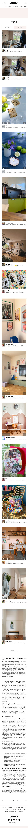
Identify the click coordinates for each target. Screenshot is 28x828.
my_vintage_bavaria (9, 520)
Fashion (21, 6)
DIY (13, 6)
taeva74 (7, 290)
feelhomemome (9, 223)
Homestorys (4, 6)
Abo (16, 807)
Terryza (7, 50)
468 (17, 800)
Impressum (20, 807)
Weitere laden (14, 650)
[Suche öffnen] (5, 3)
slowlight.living (8, 264)
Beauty (16, 6)
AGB (24, 807)
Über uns (4, 807)
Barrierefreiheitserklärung (11, 811)
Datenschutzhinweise (7, 809)
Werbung (21, 811)
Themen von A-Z (10, 807)
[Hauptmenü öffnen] (2, 3)
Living (9, 6)
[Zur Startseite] (14, 3)
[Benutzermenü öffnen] (25, 3)
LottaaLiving (8, 562)
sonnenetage (8, 601)
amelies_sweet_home (10, 437)
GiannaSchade (8, 126)
